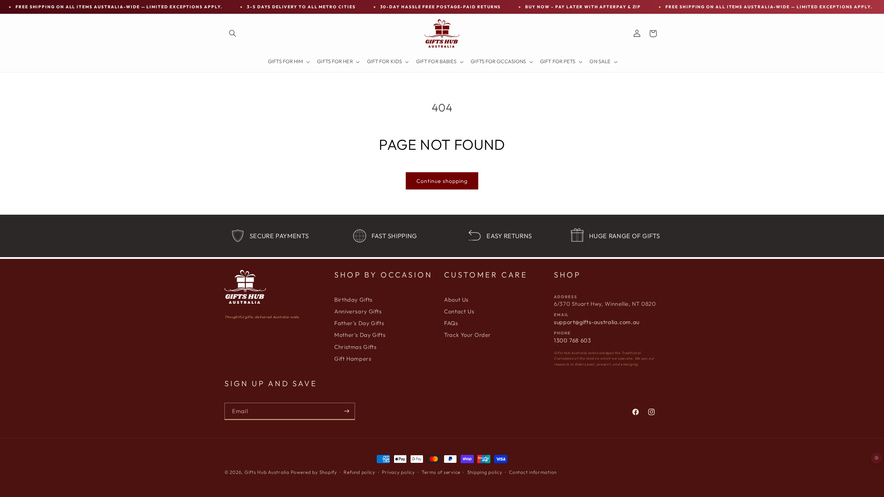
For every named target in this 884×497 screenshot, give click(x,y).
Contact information (533, 472)
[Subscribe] (347, 411)
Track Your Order (467, 334)
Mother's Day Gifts (359, 334)
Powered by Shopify (314, 472)
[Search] (232, 33)
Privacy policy (398, 472)
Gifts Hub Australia (266, 472)
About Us (456, 299)
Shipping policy (484, 472)
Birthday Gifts (353, 299)
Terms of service (441, 472)
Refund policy (359, 472)
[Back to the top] (876, 458)
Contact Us (459, 311)
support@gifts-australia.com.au (597, 322)
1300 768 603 (572, 340)
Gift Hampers (353, 358)
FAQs (451, 323)
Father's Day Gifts (359, 323)
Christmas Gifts (355, 346)
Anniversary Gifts (358, 311)
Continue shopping (442, 180)
